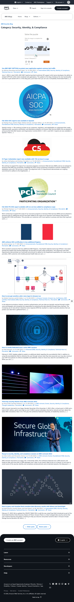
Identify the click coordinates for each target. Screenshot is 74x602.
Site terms (13, 591)
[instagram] (59, 584)
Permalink (17, 72)
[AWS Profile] (68, 2)
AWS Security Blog (7, 24)
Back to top (35, 597)
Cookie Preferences (23, 591)
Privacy (6, 591)
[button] (62, 8)
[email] (50, 588)
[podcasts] (68, 584)
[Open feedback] (72, 301)
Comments (26, 72)
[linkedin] (56, 584)
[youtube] (65, 584)
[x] (50, 584)
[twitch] (62, 584)
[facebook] (53, 584)
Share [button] (35, 72)
